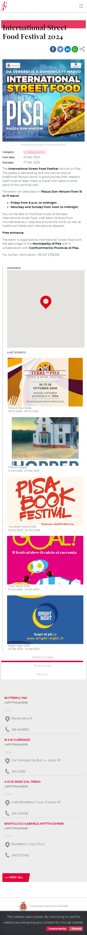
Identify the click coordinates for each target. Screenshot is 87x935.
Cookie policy (57, 929)
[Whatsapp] (75, 49)
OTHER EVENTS (34, 152)
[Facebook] (53, 49)
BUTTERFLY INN (15, 698)
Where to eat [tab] (42, 665)
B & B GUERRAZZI (17, 740)
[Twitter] (60, 49)
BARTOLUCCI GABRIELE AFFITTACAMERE (34, 823)
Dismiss (76, 929)
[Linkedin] (67, 49)
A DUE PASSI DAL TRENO (22, 781)
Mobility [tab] (42, 674)
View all (16, 877)
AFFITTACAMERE (17, 703)
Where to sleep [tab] (42, 657)
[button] (82, 49)
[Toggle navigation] (81, 6)
